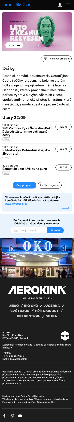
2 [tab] (38, 45)
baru (37, 377)
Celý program (24, 185)
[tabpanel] (37, 31)
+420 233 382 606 (13, 355)
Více (11, 45)
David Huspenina (36, 396)
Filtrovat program (60, 58)
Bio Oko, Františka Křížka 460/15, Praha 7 (15, 337)
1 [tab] (35, 45)
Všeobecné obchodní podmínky (18, 399)
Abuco (15, 396)
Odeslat (55, 230)
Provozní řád (9, 402)
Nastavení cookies (46, 402)
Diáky (6, 139)
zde (19, 383)
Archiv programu (49, 185)
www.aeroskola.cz (16, 203)
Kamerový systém (26, 402)
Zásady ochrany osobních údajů (51, 399)
